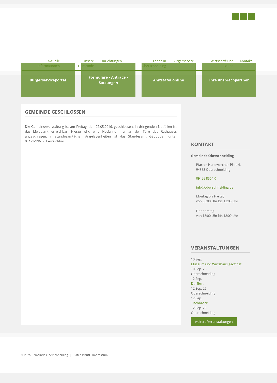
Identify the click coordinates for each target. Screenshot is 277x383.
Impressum (100, 355)
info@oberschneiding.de (214, 187)
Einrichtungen (111, 61)
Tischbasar (199, 303)
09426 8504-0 (206, 178)
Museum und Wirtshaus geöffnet (216, 264)
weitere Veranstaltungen (214, 321)
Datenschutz (81, 355)
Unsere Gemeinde (86, 63)
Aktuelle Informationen (49, 63)
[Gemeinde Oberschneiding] (52, 34)
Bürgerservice (183, 61)
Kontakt (246, 61)
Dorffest (197, 283)
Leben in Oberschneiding (154, 63)
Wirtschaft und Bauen (222, 63)
